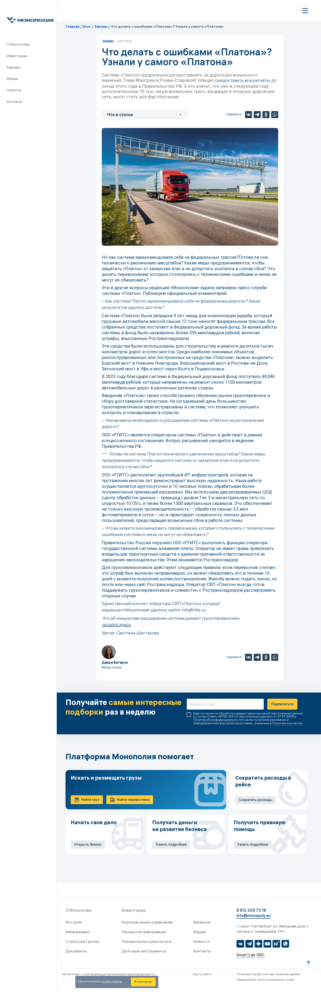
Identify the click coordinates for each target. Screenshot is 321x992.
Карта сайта (202, 974)
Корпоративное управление (147, 923)
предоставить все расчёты (242, 81)
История (73, 923)
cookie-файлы (111, 981)
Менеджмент (78, 932)
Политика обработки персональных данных (268, 974)
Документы (76, 952)
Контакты (14, 102)
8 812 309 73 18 (251, 911)
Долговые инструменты (144, 952)
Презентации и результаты (147, 942)
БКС (261, 956)
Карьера (13, 68)
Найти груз (90, 800)
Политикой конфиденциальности (217, 720)
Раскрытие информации (144, 932)
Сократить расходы (255, 800)
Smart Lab (245, 956)
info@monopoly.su (253, 916)
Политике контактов (287, 723)
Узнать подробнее (171, 844)
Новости (14, 90)
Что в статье (120, 114)
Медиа (12, 79)
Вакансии (202, 923)
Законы (108, 41)
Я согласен (143, 982)
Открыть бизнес (88, 844)
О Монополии (18, 45)
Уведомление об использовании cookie (265, 980)
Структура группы (82, 942)
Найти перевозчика (133, 800)
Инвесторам (17, 56)
